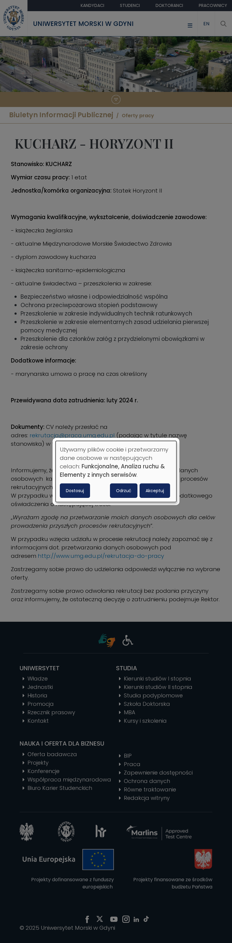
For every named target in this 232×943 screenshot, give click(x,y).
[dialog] (116, 471)
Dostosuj (75, 491)
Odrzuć (123, 491)
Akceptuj (155, 491)
